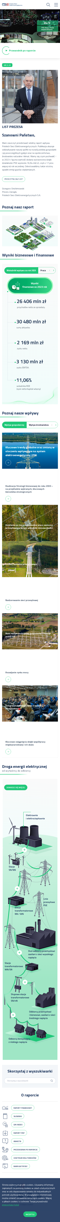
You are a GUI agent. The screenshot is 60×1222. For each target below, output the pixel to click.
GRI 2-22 (7, 65)
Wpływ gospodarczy (14, 425)
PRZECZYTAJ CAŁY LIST (13, 179)
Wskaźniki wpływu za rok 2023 (21, 270)
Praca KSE (45, 270)
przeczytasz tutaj (10, 1204)
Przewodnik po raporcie (22, 50)
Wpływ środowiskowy (39, 425)
